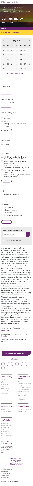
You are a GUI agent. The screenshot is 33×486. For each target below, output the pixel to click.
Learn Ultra (4, 423)
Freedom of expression (24, 387)
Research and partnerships (22, 412)
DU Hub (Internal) (6, 433)
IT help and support (7, 436)
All (26, 73)
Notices (20, 381)
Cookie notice (5, 475)
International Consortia (24, 409)
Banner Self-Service (7, 425)
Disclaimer (4, 471)
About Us (21, 11)
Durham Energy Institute (10, 11)
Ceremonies (4, 393)
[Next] (29, 40)
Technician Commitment (5, 430)
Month (17, 73)
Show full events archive (12, 240)
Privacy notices (5, 477)
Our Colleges (5, 389)
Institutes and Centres (9, 9)
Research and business (15, 7)
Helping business (6, 409)
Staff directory (5, 427)
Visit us (3, 386)
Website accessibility (24, 391)
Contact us (4, 384)
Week (12, 73)
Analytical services (6, 411)
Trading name (5, 473)
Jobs (2, 382)
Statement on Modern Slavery (24, 384)
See (6, 130)
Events (28, 11)
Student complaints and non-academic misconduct (25, 395)
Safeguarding (21, 399)
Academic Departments (8, 391)
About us (14, 359)
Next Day (4, 336)
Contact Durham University (14, 353)
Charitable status (6, 469)
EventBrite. (5, 330)
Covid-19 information (24, 389)
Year (22, 73)
